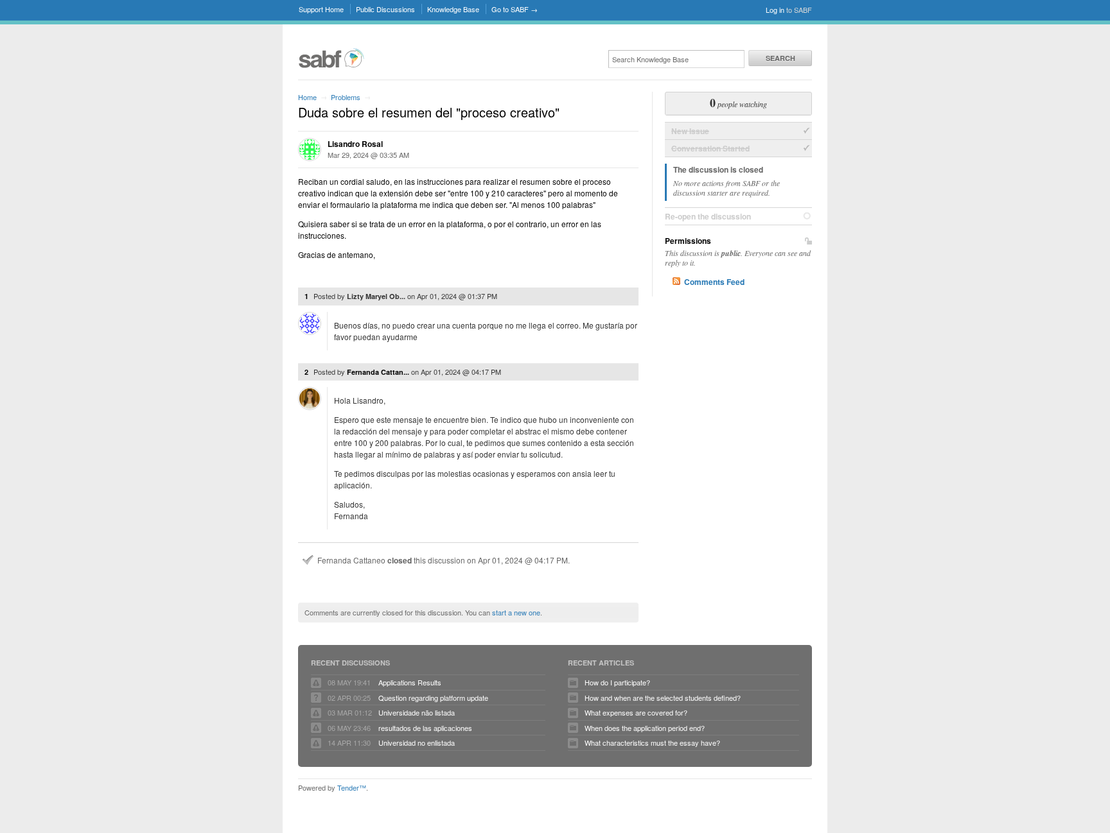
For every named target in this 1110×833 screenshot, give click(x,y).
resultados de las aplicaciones (425, 728)
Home (307, 97)
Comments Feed (714, 282)
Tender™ (351, 787)
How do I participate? (617, 682)
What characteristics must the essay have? (652, 742)
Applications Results (409, 682)
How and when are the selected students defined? (663, 697)
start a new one (516, 612)
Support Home (321, 9)
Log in (775, 9)
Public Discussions (385, 9)
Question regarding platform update (433, 697)
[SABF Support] (331, 66)
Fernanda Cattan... (378, 372)
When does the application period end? (645, 728)
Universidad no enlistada (416, 742)
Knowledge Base (453, 9)
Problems (345, 97)
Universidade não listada (416, 712)
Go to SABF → (514, 9)
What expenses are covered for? (636, 712)
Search (780, 58)
